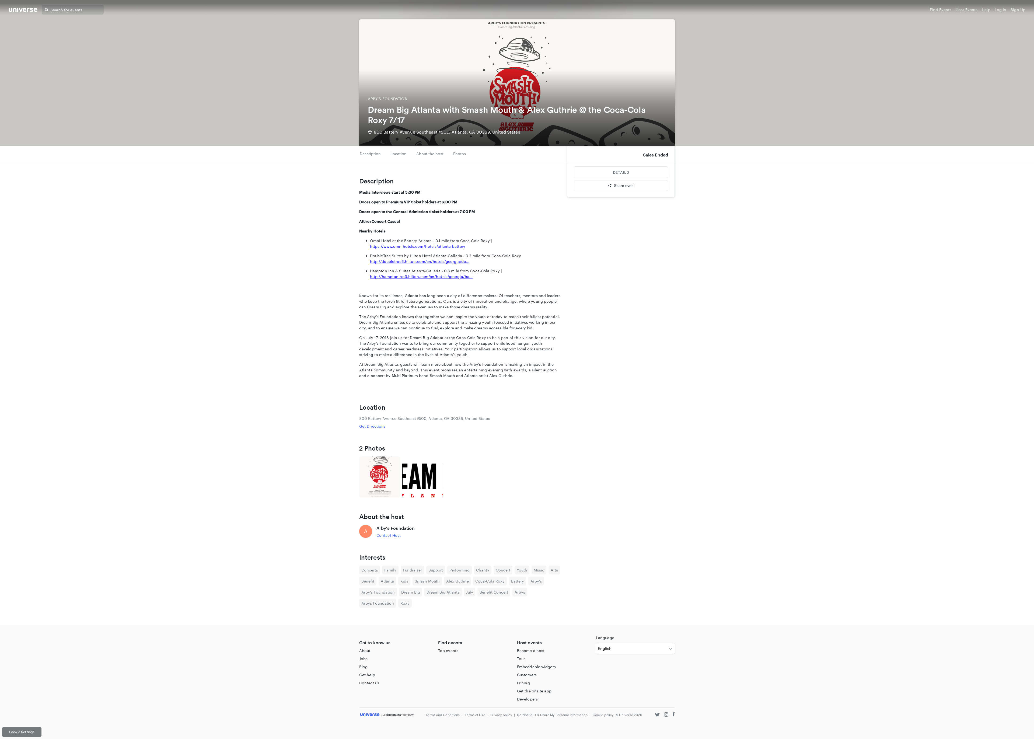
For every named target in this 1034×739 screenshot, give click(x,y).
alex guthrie (457, 581)
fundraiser (412, 570)
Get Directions (372, 426)
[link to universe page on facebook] (674, 715)
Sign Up (1018, 9)
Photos (459, 153)
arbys (520, 592)
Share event (624, 185)
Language (605, 637)
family (390, 570)
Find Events (940, 9)
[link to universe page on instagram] (666, 715)
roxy (405, 603)
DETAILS (621, 172)
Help (986, 9)
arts (554, 570)
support (435, 570)
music (539, 570)
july (469, 592)
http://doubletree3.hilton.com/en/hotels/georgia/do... (419, 261)
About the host (429, 153)
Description (370, 153)
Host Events (966, 9)
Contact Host (388, 535)
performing (459, 570)
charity (482, 570)
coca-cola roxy (490, 581)
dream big (410, 592)
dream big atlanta (443, 592)
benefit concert (494, 592)
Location (398, 153)
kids (404, 581)
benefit (367, 581)
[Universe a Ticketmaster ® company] (387, 714)
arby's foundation (378, 592)
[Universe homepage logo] (23, 10)
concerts (369, 570)
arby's (536, 581)
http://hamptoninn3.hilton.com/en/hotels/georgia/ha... (421, 276)
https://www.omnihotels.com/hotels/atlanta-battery (417, 246)
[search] (46, 9)
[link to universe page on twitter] (657, 715)
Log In (1001, 9)
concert (503, 570)
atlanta (387, 581)
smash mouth (427, 581)
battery (517, 581)
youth (522, 570)
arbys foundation (377, 603)
